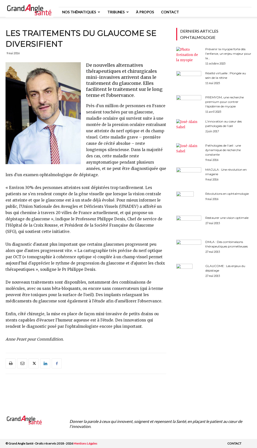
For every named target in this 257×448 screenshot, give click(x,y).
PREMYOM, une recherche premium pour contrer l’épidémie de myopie (224, 101)
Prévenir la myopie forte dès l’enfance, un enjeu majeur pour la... (228, 53)
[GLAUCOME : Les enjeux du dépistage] (184, 272)
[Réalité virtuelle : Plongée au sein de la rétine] (188, 80)
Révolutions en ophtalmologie (227, 194)
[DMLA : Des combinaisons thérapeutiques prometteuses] (188, 247)
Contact (170, 12)
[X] (34, 363)
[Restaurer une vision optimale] (188, 224)
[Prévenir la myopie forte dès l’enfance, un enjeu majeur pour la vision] (188, 56)
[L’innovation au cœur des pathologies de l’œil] (188, 127)
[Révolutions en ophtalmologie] (185, 200)
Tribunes (116, 12)
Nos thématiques (79, 12)
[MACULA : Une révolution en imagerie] (188, 174)
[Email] (22, 363)
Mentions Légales (85, 443)
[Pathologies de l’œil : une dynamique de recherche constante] (188, 151)
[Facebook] (57, 363)
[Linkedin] (45, 363)
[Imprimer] (11, 363)
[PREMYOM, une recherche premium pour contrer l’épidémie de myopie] (188, 104)
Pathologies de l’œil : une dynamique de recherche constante (223, 150)
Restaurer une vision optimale (226, 218)
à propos (145, 12)
